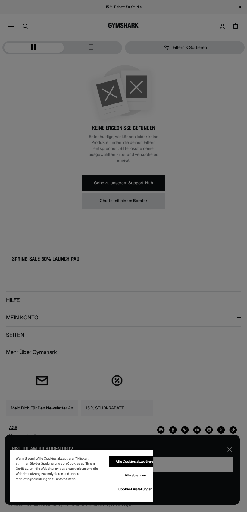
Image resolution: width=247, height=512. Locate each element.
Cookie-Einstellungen (135, 489)
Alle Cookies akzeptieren (135, 461)
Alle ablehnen (135, 475)
